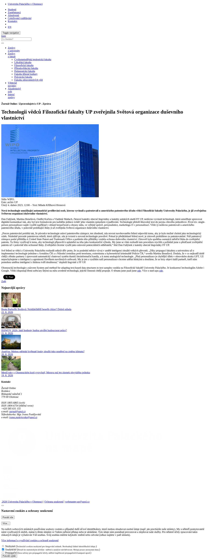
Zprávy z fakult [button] (11, 55)
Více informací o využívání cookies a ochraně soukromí (29, 540)
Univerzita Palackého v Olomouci (25, 4)
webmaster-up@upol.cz (77, 501)
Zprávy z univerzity (14, 49)
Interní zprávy (11, 96)
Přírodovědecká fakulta (26, 68)
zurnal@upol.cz (17, 411)
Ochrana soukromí (53, 501)
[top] (2, 505)
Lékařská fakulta (22, 62)
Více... (6, 523)
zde (139, 270)
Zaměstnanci (14, 12)
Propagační (11, 552)
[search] (2, 43)
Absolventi (13, 15)
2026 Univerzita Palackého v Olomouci (22, 501)
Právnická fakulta (23, 77)
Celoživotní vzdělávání (19, 18)
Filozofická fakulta (23, 65)
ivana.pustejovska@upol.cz (23, 417)
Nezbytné (10, 546)
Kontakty (12, 21)
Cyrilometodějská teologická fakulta (32, 59)
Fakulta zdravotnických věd (28, 80)
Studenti (12, 9)
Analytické (10, 549)
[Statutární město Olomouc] (8, 498)
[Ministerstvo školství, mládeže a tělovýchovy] (7, 481)
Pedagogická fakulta (24, 71)
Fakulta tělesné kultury (26, 74)
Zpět (3, 281)
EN (9, 27)
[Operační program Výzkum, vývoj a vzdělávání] (20, 472)
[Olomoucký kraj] (12, 490)
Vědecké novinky (12, 84)
